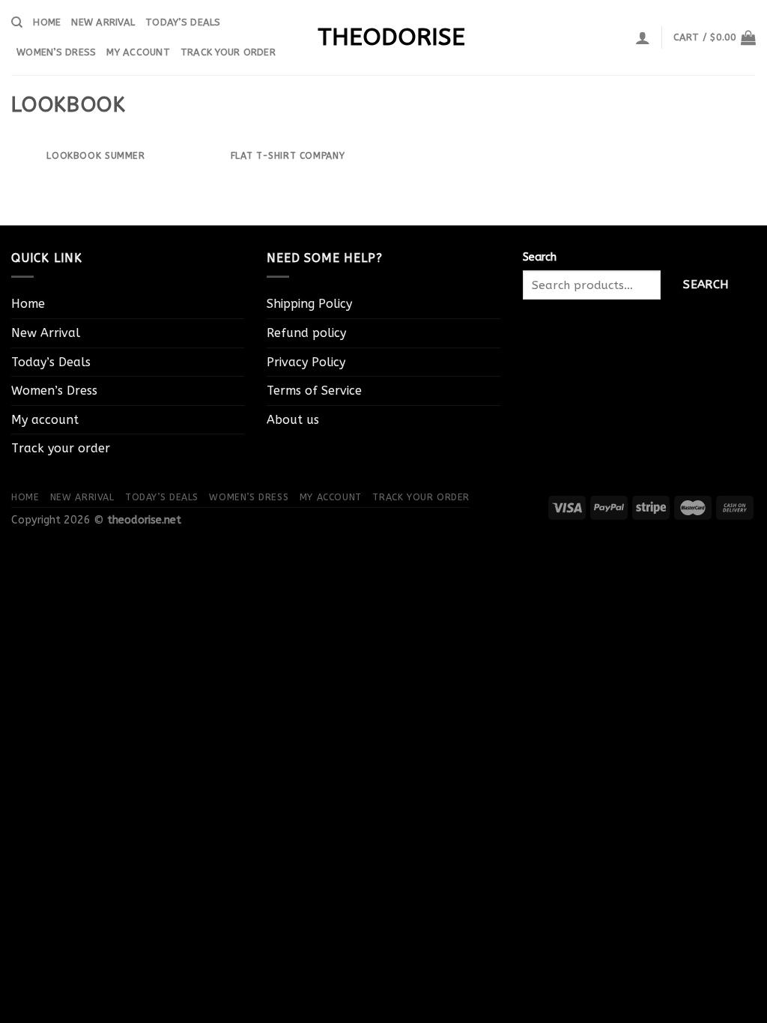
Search (540, 257)
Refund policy (306, 333)
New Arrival (103, 22)
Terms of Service (314, 390)
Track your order (228, 52)
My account (138, 52)
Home (47, 22)
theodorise (383, 37)
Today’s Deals (182, 22)
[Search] (16, 22)
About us (293, 420)
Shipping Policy (309, 304)
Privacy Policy (306, 362)
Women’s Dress (56, 52)
